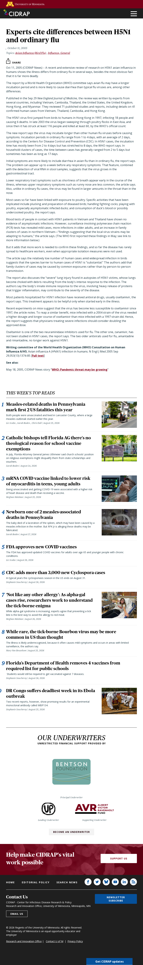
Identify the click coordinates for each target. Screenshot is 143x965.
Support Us (118, 858)
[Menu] (134, 14)
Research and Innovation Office (24, 941)
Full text (38, 356)
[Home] (16, 12)
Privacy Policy (75, 941)
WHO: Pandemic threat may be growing (79, 369)
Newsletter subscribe (116, 899)
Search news (67, 882)
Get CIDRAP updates (109, 961)
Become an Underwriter (71, 832)
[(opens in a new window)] (25, 4)
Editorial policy (36, 882)
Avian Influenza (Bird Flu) (30, 53)
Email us (16, 913)
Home (10, 882)
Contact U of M (54, 941)
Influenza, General (59, 53)
